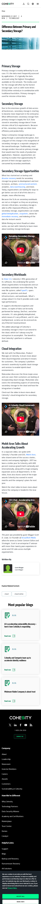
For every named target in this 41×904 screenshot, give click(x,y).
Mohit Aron (31, 454)
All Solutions (7, 868)
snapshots (23, 213)
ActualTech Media (28, 537)
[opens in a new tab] (10, 725)
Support (5, 849)
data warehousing (17, 187)
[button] (20, 625)
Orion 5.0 (8, 279)
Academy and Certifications (12, 816)
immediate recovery (10, 216)
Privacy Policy (12, 888)
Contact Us (19, 736)
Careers (5, 774)
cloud (7, 594)
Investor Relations (9, 769)
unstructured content (28, 184)
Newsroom (6, 764)
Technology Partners (10, 806)
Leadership (6, 759)
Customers (6, 784)
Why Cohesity (7, 801)
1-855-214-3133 (20, 730)
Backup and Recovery (10, 858)
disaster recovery (9, 178)
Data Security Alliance (10, 811)
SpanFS (24, 290)
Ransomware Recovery (11, 863)
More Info (20, 902)
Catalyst (5, 836)
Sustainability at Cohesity (12, 788)
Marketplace (7, 821)
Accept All (20, 896)
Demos (4, 831)
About (4, 754)
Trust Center (7, 826)
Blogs (4, 853)
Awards (5, 779)
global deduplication (10, 213)
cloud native (19, 594)
